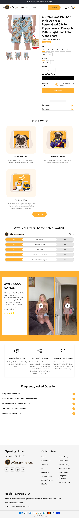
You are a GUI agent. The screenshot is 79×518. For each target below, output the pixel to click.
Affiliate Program (47, 480)
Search (43, 457)
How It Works (46, 461)
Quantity (44, 66)
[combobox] (45, 7)
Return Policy (63, 461)
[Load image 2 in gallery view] (18, 56)
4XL (44, 54)
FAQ (42, 468)
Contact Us (45, 472)
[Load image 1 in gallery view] (9, 56)
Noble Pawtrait (42, 516)
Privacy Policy (63, 457)
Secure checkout (64, 482)
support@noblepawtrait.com (20, 506)
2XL (63, 50)
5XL (50, 54)
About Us (44, 465)
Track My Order (46, 476)
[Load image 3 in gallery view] (26, 56)
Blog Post (44, 484)
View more (39, 214)
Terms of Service (64, 468)
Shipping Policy (64, 465)
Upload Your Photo (48, 74)
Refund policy (63, 472)
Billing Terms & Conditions (64, 477)
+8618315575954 (17, 502)
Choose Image (58, 78)
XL (57, 50)
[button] (4, 7)
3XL (68, 50)
